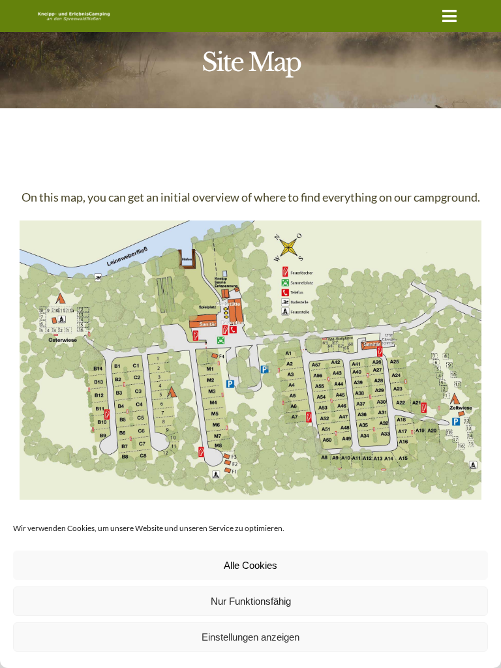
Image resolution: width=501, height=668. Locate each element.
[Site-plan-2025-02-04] (250, 226)
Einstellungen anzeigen (250, 637)
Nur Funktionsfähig (251, 601)
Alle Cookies (250, 565)
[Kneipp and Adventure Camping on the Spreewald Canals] (73, 14)
